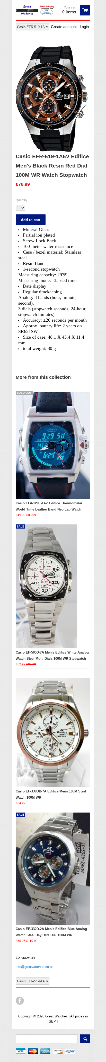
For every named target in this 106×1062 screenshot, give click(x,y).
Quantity (21, 200)
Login (84, 26)
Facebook (20, 1001)
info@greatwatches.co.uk (35, 967)
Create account (64, 26)
